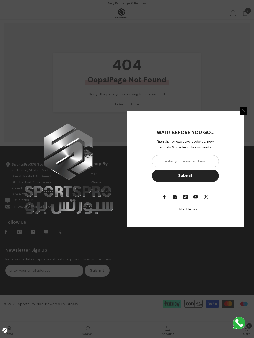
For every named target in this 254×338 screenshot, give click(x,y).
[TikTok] (185, 197)
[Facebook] (164, 197)
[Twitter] (206, 197)
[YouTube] (195, 197)
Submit (185, 175)
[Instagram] (175, 197)
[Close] (243, 111)
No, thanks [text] (188, 209)
